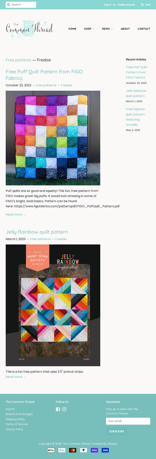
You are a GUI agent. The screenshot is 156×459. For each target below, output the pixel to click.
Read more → (16, 214)
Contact (144, 28)
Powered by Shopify (105, 444)
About (125, 28)
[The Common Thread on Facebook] (58, 410)
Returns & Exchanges (19, 414)
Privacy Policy (14, 429)
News (106, 28)
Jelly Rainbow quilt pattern (37, 232)
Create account (126, 4)
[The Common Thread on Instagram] (64, 410)
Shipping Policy (15, 419)
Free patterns (18, 59)
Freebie (66, 85)
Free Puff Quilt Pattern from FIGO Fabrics (136, 72)
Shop (88, 28)
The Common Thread (76, 444)
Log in (107, 4)
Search (10, 409)
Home (72, 28)
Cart (148, 4)
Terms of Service (17, 424)
